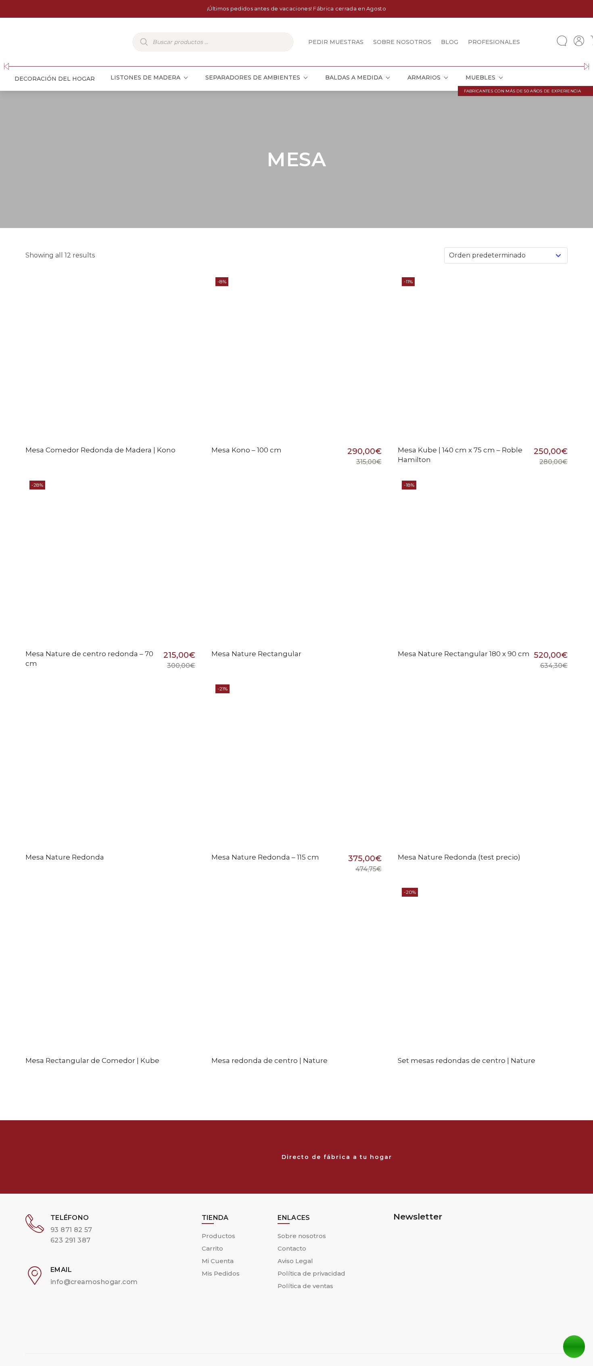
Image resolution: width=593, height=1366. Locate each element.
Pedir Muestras (335, 42)
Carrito (212, 1248)
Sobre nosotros (402, 42)
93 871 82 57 (71, 1230)
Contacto (292, 1248)
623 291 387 (70, 1240)
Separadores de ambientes (252, 77)
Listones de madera (145, 77)
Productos (218, 1236)
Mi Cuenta (218, 1261)
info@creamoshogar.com (94, 1282)
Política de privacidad (311, 1273)
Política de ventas (305, 1286)
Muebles (480, 77)
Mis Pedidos (221, 1273)
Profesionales (494, 42)
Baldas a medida (353, 77)
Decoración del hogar (55, 78)
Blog (449, 42)
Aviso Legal (295, 1261)
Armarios (424, 77)
